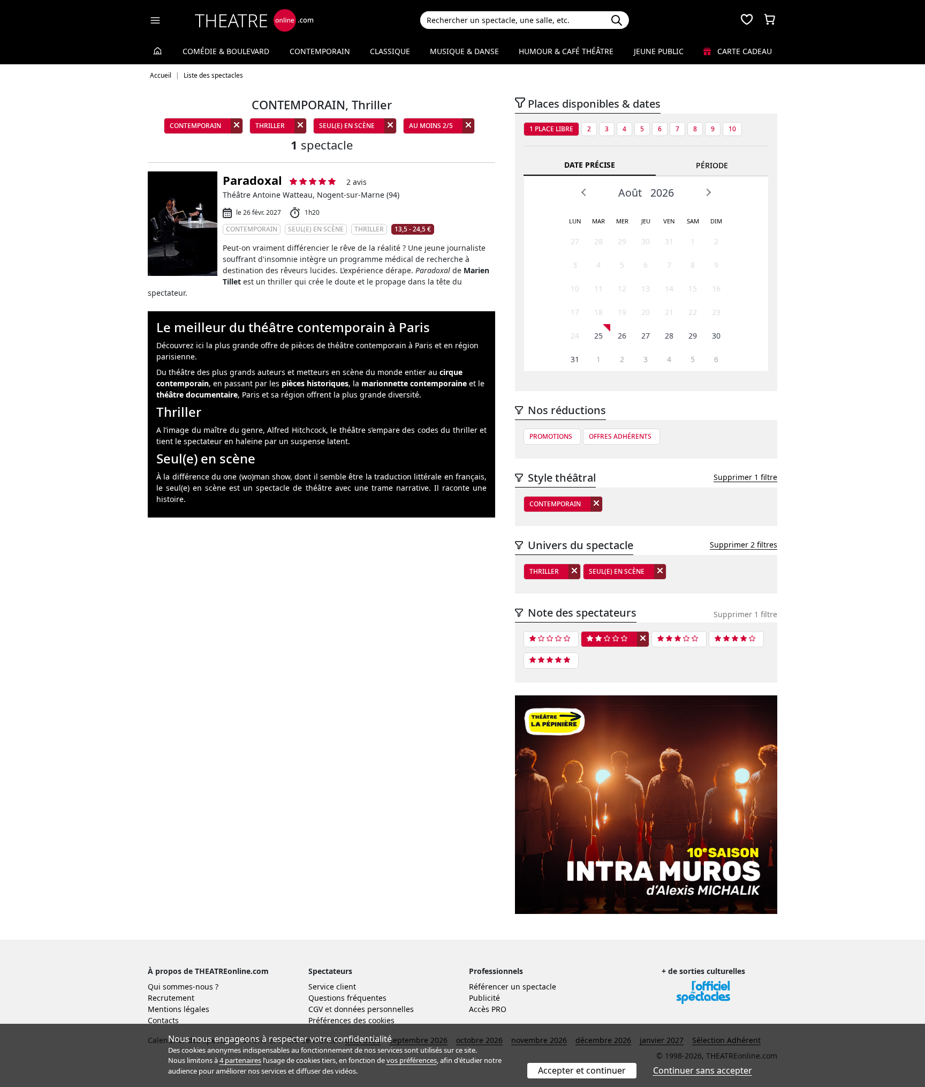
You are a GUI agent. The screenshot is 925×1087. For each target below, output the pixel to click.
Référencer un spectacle (512, 986)
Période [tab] (712, 165)
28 (598, 241)
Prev (584, 192)
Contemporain (320, 51)
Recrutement (171, 998)
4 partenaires (240, 1060)
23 (716, 312)
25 (598, 336)
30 (645, 241)
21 (669, 312)
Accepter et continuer (582, 1070)
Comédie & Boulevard (226, 51)
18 (598, 312)
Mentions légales (178, 1009)
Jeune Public (659, 51)
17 (575, 312)
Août (630, 192)
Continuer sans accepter (702, 1070)
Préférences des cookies (351, 1020)
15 (692, 288)
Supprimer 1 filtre (745, 477)
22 (692, 312)
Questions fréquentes (347, 998)
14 (669, 288)
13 (645, 288)
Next (708, 192)
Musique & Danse (464, 51)
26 (622, 336)
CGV (315, 1009)
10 (732, 128)
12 (622, 288)
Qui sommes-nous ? (183, 986)
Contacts (163, 1020)
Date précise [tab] (589, 165)
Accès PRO (487, 1009)
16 (716, 288)
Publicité (484, 998)
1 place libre (551, 128)
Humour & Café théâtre (566, 51)
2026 (662, 192)
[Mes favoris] (747, 20)
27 (575, 241)
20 (645, 312)
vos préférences (411, 1060)
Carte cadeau (743, 51)
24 (575, 336)
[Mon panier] (769, 20)
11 (598, 288)
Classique (390, 51)
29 (622, 241)
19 (622, 312)
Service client (332, 986)
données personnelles (374, 1009)
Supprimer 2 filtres (743, 544)
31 (669, 241)
